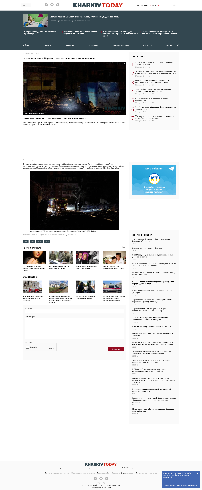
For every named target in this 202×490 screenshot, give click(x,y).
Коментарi (116, 349)
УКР (99, 483)
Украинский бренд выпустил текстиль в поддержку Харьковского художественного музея (153, 352)
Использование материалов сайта (83, 473)
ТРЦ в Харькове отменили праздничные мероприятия (152, 99)
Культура (147, 45)
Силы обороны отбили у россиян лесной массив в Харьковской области (160, 32)
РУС (103, 483)
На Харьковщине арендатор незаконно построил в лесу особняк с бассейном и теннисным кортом (155, 72)
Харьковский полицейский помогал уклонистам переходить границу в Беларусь (152, 300)
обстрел (39, 241)
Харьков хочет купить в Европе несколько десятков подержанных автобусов (150, 318)
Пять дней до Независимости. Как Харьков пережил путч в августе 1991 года (153, 90)
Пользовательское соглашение (146, 473)
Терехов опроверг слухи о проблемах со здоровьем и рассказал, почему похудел (152, 81)
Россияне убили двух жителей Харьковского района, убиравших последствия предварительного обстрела (154, 400)
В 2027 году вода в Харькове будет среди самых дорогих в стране (155, 108)
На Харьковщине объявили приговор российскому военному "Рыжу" (153, 273)
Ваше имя (28, 308)
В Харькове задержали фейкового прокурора (40, 32)
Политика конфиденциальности (122, 473)
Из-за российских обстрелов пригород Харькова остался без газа (153, 410)
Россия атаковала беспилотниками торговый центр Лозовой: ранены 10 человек (154, 265)
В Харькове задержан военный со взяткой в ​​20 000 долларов (153, 291)
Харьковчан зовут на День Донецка (147, 248)
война (47, 241)
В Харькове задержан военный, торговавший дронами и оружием (151, 390)
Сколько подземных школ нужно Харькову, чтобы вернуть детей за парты (84, 16)
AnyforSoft (106, 487)
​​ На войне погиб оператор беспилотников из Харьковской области (151, 240)
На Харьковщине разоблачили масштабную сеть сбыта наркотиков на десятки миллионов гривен (152, 343)
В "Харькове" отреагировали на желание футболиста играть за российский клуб (149, 370)
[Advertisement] (74, 142)
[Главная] (98, 5)
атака (32, 241)
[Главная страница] (101, 464)
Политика (93, 45)
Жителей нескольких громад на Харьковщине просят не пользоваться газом (120, 33)
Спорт (169, 45)
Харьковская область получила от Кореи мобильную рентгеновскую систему (149, 309)
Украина (70, 45)
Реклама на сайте (103, 473)
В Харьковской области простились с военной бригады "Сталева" (154, 63)
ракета (25, 241)
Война (26, 45)
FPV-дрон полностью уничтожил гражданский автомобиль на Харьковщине (154, 117)
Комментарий (30, 316)
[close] (198, 473)
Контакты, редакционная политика (57, 473)
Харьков (47, 45)
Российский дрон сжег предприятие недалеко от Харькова (80, 32)
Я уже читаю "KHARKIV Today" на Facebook (181, 485)
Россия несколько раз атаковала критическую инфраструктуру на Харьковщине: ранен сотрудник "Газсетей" (153, 380)
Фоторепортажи (121, 45)
